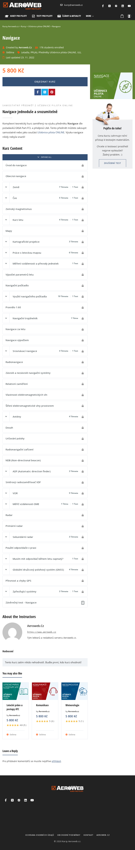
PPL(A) (34, 52)
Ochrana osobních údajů (39, 835)
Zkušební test (112, 163)
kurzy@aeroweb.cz (73, 4)
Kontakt (88, 835)
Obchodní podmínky (68, 835)
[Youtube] (129, 6)
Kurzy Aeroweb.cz (71, 841)
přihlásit (56, 761)
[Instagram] (116, 6)
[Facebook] (103, 6)
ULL (79, 52)
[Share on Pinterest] (52, 92)
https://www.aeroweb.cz (41, 632)
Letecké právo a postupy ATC (14, 707)
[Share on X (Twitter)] (44, 92)
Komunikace (42, 705)
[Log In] (129, 16)
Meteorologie (72, 705)
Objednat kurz (45, 81)
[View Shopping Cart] (122, 16)
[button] (89, 16)
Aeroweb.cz (14, 715)
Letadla (25, 52)
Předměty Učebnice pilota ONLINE (57, 52)
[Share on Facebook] (37, 92)
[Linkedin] (122, 6)
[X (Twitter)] (109, 6)
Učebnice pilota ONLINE (50, 132)
